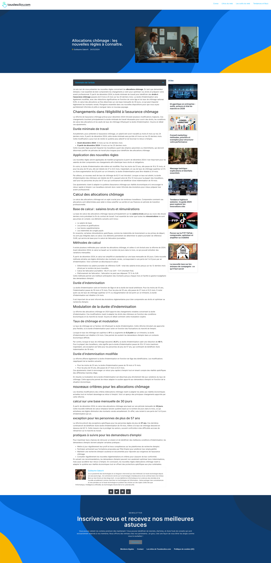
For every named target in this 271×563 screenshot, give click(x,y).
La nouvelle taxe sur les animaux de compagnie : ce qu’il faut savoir (182, 266)
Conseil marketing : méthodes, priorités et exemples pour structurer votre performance (181, 138)
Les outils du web (243, 3)
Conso (215, 3)
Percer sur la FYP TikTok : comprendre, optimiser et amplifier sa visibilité (181, 235)
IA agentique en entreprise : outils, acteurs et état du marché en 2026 (182, 106)
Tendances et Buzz (260, 3)
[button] (163, 83)
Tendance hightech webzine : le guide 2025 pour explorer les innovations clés (181, 203)
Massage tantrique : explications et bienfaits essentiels (181, 170)
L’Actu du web (227, 3)
